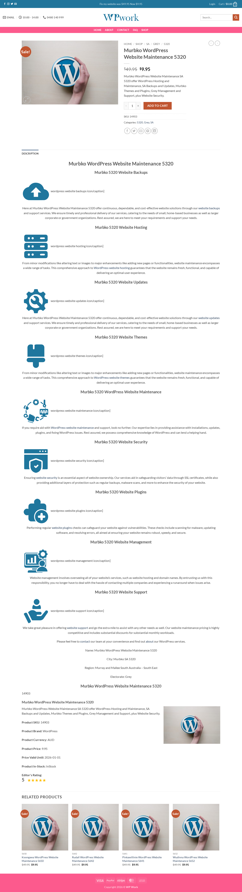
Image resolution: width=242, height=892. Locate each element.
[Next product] (211, 43)
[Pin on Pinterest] (148, 131)
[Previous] (22, 838)
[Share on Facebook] (127, 131)
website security (46, 477)
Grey (156, 43)
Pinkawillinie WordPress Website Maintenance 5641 (142, 859)
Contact (123, 29)
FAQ (135, 29)
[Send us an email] (15, 4)
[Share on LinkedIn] (154, 131)
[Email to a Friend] (141, 131)
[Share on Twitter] (134, 131)
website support (77, 627)
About (109, 29)
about (150, 641)
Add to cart (157, 105)
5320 (167, 43)
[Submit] (236, 17)
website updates (209, 318)
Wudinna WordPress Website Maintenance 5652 (190, 859)
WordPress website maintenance (72, 427)
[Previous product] (217, 43)
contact (85, 641)
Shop (144, 29)
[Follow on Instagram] (8, 4)
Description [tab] (30, 153)
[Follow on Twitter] (12, 4)
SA (148, 43)
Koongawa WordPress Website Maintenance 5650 (40, 859)
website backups (209, 208)
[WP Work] (121, 17)
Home (97, 29)
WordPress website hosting (112, 268)
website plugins (62, 527)
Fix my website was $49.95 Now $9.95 (121, 3)
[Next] (219, 838)
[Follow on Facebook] (5, 4)
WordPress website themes (112, 377)
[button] (212, 4)
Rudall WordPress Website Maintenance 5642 (88, 859)
